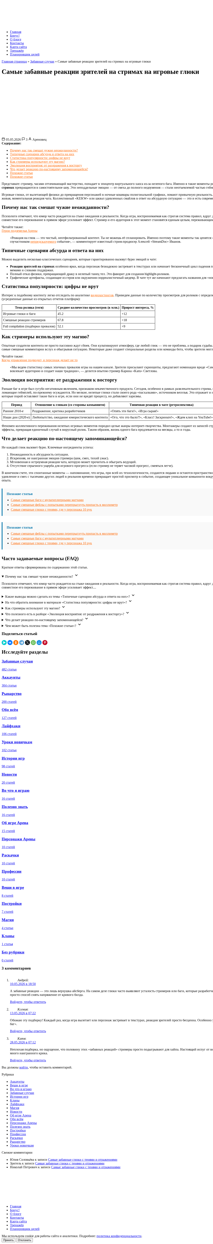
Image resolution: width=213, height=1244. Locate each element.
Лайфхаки (17, 1104)
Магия (14, 1108)
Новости (16, 1111)
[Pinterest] (44, 642)
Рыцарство (17, 1141)
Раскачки (16, 1138)
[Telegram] (21, 642)
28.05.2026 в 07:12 (23, 1042)
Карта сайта (18, 47)
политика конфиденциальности (119, 1236)
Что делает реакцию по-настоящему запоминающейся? (49, 169)
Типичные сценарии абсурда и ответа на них (42, 154)
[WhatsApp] (33, 642)
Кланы (15, 1100)
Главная (15, 32)
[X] (27, 642)
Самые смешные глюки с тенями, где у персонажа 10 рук (51, 509)
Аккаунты (17, 1081)
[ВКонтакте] (9, 642)
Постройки (18, 1130)
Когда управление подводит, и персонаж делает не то (40, 360)
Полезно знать (20, 1126)
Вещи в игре (19, 1085)
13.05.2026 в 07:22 (23, 1013)
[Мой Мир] (39, 642)
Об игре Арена (20, 1115)
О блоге (15, 39)
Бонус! (15, 35)
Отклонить (24, 1240)
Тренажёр (17, 50)
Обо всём (16, 1119)
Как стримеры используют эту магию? (37, 161)
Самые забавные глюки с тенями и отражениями (82, 1159)
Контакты (17, 43)
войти (23, 1067)
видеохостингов (102, 295)
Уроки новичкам (22, 1145)
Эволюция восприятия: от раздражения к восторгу (46, 165)
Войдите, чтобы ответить (28, 1002)
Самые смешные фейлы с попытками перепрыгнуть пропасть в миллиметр (64, 504)
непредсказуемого (43, 241)
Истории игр (19, 1096)
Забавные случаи (42, 61)
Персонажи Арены (23, 1123)
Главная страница (14, 61)
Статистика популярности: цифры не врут (40, 158)
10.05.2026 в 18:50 (23, 984)
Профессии (18, 1134)
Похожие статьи (21, 173)
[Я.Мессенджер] (4, 642)
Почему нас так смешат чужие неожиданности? (44, 150)
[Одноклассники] (15, 642)
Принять (8, 1240)
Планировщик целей (25, 54)
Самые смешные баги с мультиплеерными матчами (47, 500)
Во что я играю (21, 1089)
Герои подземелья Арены (19, 230)
